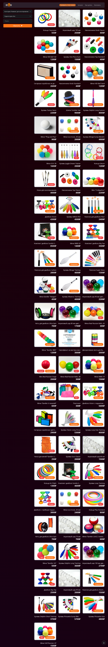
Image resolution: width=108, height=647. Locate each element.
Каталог (80, 5)
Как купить (88, 5)
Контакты (97, 5)
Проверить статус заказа (67, 5)
